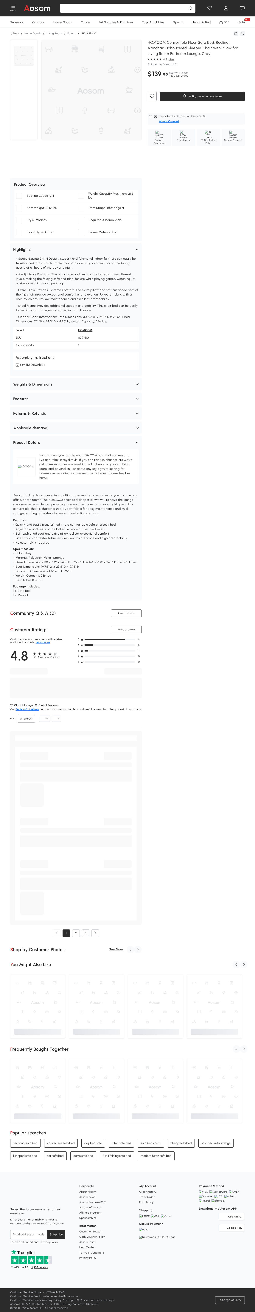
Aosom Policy (87, 1242)
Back (16, 33)
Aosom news (87, 1197)
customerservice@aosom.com (61, 1296)
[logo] (37, 8)
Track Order (147, 1197)
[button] (76, 249)
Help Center (87, 1247)
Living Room (54, 33)
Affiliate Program (90, 1212)
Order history (147, 1191)
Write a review (126, 629)
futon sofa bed (121, 1143)
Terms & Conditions (92, 1252)
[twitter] (46, 1200)
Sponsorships (87, 1218)
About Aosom (87, 1191)
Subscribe (56, 1234)
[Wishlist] (209, 8)
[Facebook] (13, 1200)
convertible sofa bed (61, 1143)
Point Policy (146, 1202)
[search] (190, 8)
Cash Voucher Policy (92, 1236)
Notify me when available (205, 96)
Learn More (43, 642)
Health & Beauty (203, 22)
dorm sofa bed (83, 1156)
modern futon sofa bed (156, 1156)
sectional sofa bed (25, 1143)
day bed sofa (93, 1143)
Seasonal (17, 22)
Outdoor (38, 22)
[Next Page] (95, 933)
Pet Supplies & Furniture (116, 22)
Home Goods (62, 22)
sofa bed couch (151, 1143)
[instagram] (21, 1200)
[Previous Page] (56, 933)
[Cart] (242, 8)
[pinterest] (38, 1200)
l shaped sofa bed (25, 1156)
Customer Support (91, 1231)
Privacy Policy (49, 1242)
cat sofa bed (55, 1156)
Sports (178, 22)
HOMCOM (85, 330)
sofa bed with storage (216, 1143)
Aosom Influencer (90, 1207)
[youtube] (30, 1200)
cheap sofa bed (181, 1143)
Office (85, 22)
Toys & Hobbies (153, 22)
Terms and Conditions (24, 1242)
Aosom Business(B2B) (92, 1202)
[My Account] (226, 8)
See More (116, 949)
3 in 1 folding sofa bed (117, 1156)
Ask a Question (126, 613)
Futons (71, 33)
